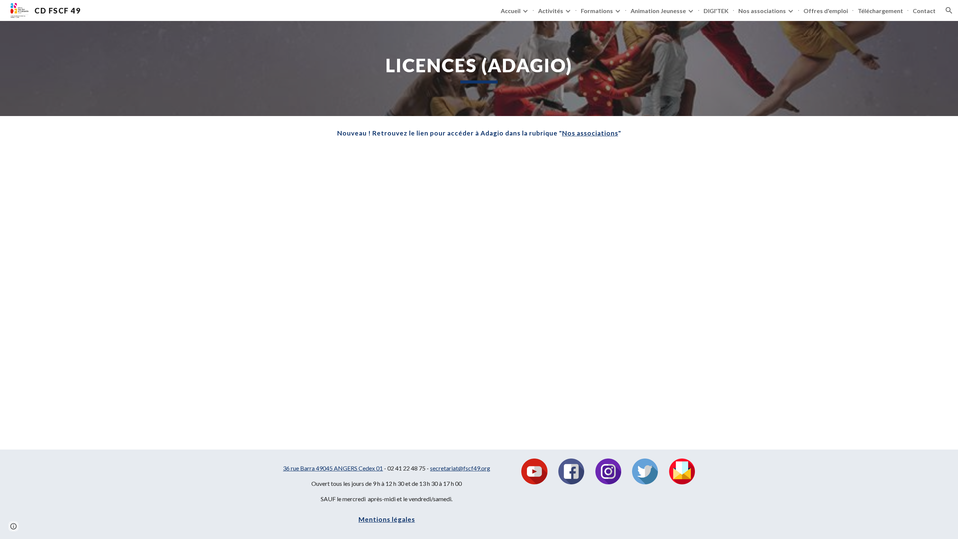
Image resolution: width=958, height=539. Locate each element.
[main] (479, 68)
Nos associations (590, 133)
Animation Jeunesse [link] (658, 10)
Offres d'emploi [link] (825, 10)
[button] (949, 10)
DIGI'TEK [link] (716, 10)
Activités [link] (550, 10)
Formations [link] (597, 10)
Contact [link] (924, 10)
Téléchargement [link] (880, 10)
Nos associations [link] (762, 10)
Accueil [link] (511, 10)
